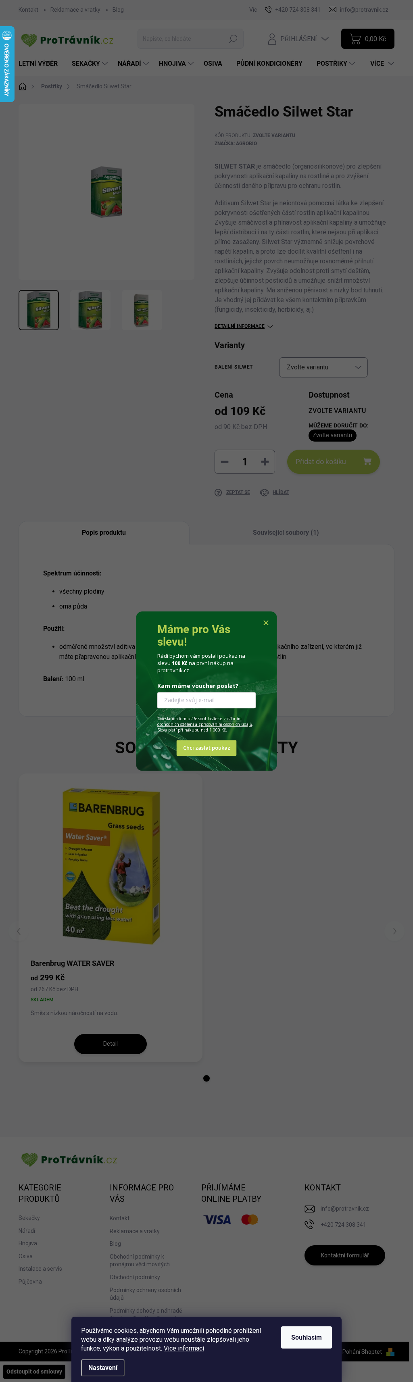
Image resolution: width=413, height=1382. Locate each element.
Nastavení (102, 1368)
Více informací (184, 1348)
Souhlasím (306, 1337)
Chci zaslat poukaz (206, 747)
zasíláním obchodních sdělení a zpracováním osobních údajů (204, 721)
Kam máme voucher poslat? (197, 686)
